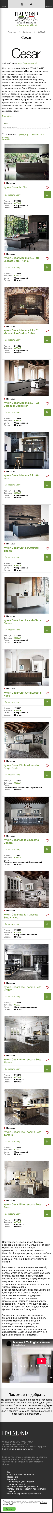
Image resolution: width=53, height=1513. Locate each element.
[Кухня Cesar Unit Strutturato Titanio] (26, 523)
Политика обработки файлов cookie (24, 1493)
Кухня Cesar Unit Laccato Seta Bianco (22, 622)
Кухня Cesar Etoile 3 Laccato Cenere (21, 841)
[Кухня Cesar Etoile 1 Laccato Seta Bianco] (26, 889)
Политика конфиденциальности (22, 1486)
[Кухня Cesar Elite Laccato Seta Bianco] (26, 1034)
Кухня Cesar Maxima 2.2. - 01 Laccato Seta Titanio (21, 259)
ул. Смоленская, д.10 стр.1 (26, 25)
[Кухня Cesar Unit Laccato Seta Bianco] (26, 595)
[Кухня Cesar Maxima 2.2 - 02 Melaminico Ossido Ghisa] (26, 305)
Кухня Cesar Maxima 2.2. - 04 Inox (22, 477)
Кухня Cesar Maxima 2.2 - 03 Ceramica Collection (21, 404)
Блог (9, 1472)
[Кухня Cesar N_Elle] (26, 162)
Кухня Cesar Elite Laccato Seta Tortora (22, 1133)
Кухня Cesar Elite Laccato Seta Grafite (22, 988)
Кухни (5, 123)
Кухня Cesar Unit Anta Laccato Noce (22, 694)
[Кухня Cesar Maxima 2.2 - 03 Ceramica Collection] (26, 378)
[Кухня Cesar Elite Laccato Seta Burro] (26, 1179)
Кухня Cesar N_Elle (15, 187)
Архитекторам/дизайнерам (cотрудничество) (20, 1482)
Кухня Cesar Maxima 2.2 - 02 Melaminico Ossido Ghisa (21, 332)
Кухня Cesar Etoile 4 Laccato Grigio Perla (21, 767)
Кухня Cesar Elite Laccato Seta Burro (22, 1206)
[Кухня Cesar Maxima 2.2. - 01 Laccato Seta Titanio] (26, 233)
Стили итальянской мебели (20, 1474)
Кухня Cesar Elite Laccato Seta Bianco (22, 1061)
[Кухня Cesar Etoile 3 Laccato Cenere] (26, 815)
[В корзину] (47, 194)
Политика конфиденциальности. (17, 1449)
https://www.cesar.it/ (27, 63)
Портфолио (12, 1477)
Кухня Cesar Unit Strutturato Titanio (21, 549)
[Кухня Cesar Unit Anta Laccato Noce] (26, 667)
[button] (24, 134)
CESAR (17, 203)
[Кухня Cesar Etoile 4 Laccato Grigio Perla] (26, 740)
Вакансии (12, 1479)
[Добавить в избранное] (47, 187)
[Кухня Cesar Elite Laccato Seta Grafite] (26, 962)
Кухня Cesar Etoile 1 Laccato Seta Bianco (21, 916)
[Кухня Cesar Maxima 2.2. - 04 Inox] (26, 450)
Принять (9, 1509)
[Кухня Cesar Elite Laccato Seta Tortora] (26, 1107)
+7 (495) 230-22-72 (26, 20)
